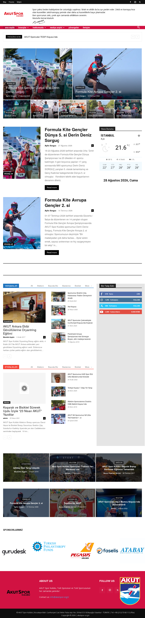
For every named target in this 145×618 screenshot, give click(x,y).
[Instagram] (135, 2)
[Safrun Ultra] (44, 109)
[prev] (133, 37)
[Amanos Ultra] (72, 109)
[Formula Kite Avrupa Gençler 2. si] (107, 78)
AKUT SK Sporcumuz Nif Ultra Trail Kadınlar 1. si (79, 416)
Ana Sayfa (9, 27)
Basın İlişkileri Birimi (112, 473)
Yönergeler (74, 27)
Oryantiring (8, 321)
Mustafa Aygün (8, 337)
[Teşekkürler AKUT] (73, 503)
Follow (136, 300)
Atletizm (9, 112)
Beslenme (66, 285)
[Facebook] (130, 2)
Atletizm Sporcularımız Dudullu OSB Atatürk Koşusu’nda (79, 402)
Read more (52, 187)
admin (5, 418)
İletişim (19, 2)
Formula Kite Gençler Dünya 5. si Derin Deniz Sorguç (68, 134)
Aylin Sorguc (11, 96)
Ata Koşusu (72, 306)
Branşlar (11, 83)
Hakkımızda (38, 27)
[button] (138, 27)
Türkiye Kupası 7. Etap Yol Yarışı (80, 387)
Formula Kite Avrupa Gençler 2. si (65, 202)
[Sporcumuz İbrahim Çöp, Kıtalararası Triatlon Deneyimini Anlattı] (58, 297)
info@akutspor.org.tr (59, 597)
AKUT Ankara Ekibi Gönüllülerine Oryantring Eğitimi (19, 329)
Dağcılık (119, 463)
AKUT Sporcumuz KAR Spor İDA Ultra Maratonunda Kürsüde (80, 375)
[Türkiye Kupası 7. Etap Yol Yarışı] (58, 391)
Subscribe (135, 312)
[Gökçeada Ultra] (100, 109)
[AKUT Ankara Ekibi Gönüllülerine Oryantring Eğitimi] (24, 307)
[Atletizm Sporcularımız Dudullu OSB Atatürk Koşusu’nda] (58, 405)
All (32, 285)
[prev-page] (5, 356)
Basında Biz (53, 285)
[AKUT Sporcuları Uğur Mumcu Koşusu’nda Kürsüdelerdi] (119, 503)
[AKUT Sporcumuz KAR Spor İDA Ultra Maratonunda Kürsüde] (58, 378)
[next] (137, 37)
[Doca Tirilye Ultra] (128, 109)
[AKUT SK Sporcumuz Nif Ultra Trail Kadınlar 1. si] (58, 419)
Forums (11, 2)
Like (138, 294)
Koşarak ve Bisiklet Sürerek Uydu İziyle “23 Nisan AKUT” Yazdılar (22, 411)
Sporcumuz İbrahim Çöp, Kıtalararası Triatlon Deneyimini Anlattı (80, 295)
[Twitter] (140, 2)
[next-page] (9, 356)
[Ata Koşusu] (58, 310)
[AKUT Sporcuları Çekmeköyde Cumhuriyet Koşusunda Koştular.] (58, 324)
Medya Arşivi (56, 27)
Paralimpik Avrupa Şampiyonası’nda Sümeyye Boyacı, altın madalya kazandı (79, 336)
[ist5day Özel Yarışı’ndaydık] (26, 467)
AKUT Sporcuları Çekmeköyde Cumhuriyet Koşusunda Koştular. (80, 321)
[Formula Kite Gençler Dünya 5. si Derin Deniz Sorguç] (37, 78)
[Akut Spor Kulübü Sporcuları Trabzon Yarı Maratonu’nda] (73, 467)
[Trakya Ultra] (16, 109)
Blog (4, 2)
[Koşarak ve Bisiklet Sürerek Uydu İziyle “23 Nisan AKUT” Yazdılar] (24, 388)
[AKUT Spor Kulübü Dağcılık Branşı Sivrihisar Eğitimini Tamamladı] (119, 467)
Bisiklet (78, 285)
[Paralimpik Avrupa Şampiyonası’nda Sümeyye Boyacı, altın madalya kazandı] (58, 338)
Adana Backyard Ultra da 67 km (39, 36)
